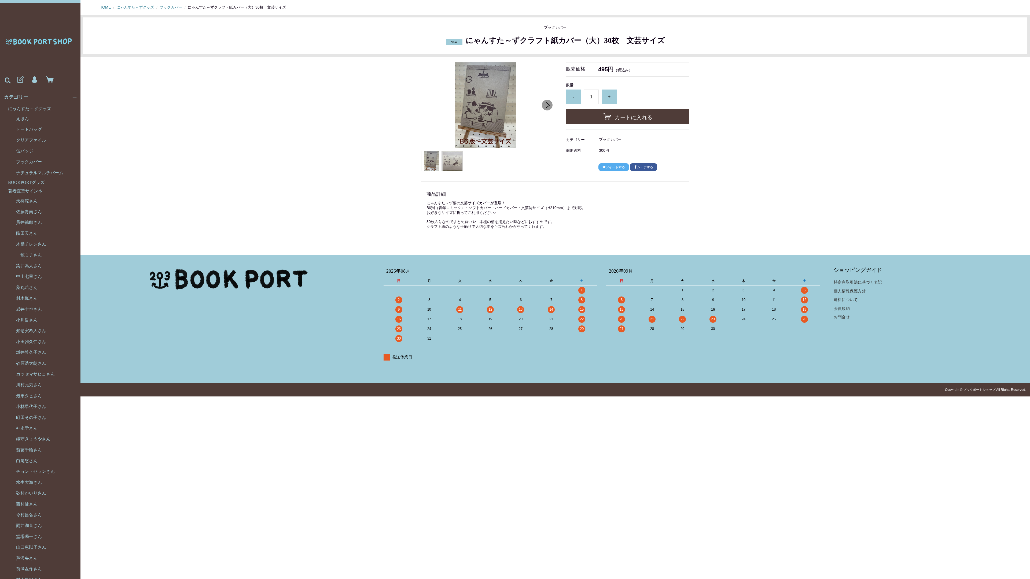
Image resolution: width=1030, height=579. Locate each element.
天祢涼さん (27, 201)
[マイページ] (34, 79)
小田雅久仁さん (31, 341)
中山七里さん (29, 276)
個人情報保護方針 (850, 291)
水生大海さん (29, 482)
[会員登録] (20, 79)
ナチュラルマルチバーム (39, 172)
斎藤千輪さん (29, 450)
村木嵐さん (27, 298)
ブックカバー (29, 161)
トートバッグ (29, 129)
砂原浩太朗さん (31, 363)
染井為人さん (29, 265)
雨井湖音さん (29, 525)
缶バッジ (24, 151)
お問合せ (842, 317)
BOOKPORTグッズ (26, 182)
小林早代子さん (31, 406)
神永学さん (27, 428)
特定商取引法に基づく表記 (858, 282)
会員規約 (842, 308)
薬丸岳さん (27, 287)
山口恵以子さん (31, 547)
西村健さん (27, 504)
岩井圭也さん (29, 309)
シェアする (645, 167)
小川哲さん (27, 320)
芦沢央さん (27, 558)
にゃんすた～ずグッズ (29, 108)
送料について (846, 299)
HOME (105, 7)
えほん (22, 118)
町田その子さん (31, 417)
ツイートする (615, 167)
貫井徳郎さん (29, 222)
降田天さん (27, 233)
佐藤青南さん (29, 211)
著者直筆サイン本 (25, 191)
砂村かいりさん (31, 493)
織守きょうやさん (33, 439)
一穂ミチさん (29, 255)
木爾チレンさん (31, 244)
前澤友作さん (29, 569)
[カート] (48, 79)
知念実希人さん (31, 330)
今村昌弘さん (29, 515)
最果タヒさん (29, 396)
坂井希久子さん (31, 352)
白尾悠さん (27, 460)
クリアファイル (31, 140)
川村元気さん (29, 385)
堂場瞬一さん (29, 536)
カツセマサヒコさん (35, 374)
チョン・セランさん (35, 471)
